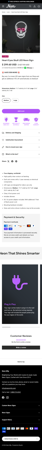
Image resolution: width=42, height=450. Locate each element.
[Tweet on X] (8, 161)
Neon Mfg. (9, 445)
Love (8, 12)
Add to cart (21, 111)
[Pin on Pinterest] (16, 161)
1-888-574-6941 (15, 392)
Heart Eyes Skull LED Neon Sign (19, 12)
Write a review (21, 347)
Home (3, 12)
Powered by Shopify (17, 445)
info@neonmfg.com (9, 388)
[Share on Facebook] (12, 161)
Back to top (21, 362)
